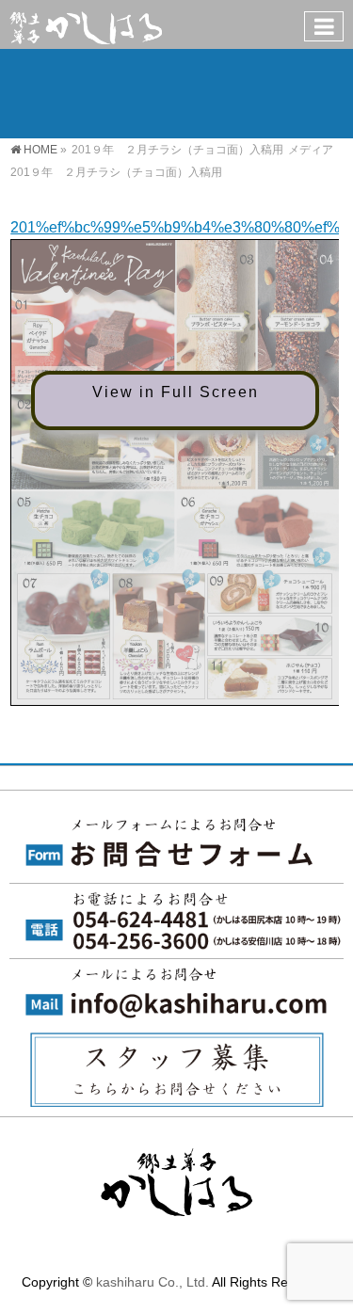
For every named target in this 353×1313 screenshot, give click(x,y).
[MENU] (324, 26)
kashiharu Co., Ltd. (152, 1281)
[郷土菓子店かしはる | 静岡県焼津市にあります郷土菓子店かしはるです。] (85, 24)
